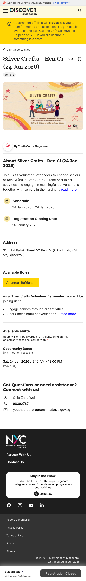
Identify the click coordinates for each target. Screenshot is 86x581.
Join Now (46, 493)
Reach (10, 543)
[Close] (80, 41)
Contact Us (15, 462)
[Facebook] (8, 505)
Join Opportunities (18, 49)
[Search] (79, 11)
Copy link (70, 58)
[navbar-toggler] (5, 11)
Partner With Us (18, 455)
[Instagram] (20, 505)
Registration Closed (60, 573)
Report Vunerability (18, 519)
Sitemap (11, 551)
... (67, 189)
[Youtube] (31, 505)
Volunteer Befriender (21, 283)
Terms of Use (14, 535)
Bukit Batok (12, 571)
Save (79, 58)
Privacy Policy (14, 527)
